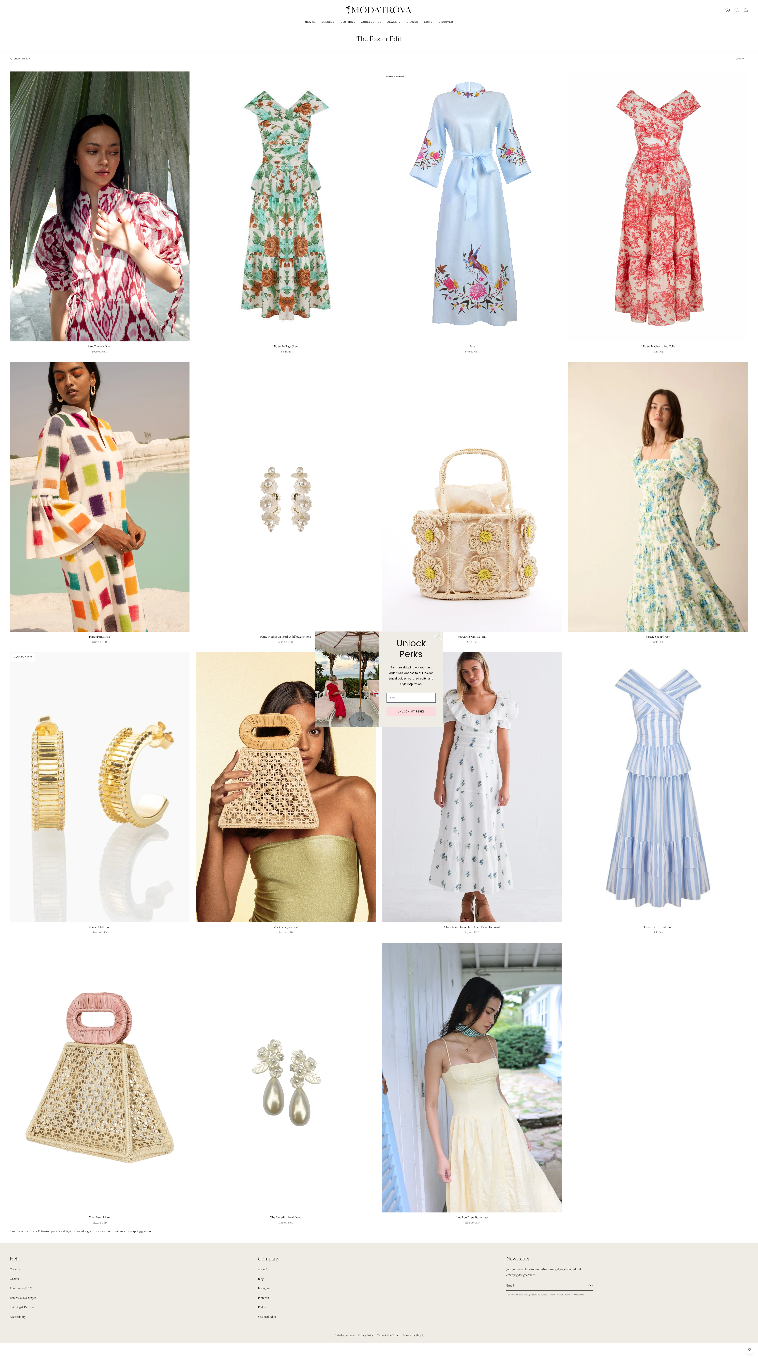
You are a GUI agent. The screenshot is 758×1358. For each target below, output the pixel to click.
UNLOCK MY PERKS (411, 711)
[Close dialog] (438, 636)
